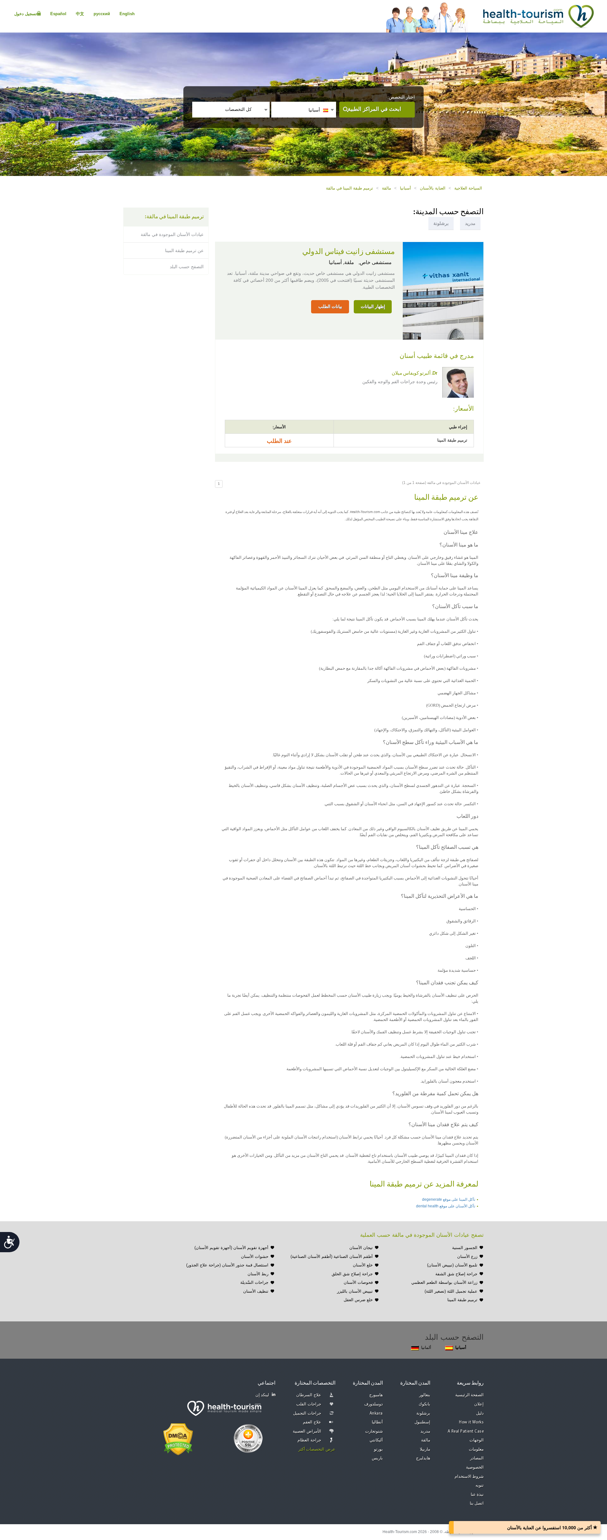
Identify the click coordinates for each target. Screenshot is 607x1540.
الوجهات (476, 1440)
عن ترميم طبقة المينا (184, 250)
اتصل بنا (477, 1503)
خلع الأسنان (363, 1265)
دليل (480, 1413)
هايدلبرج (423, 1458)
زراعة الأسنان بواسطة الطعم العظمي (444, 1282)
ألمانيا (426, 1347)
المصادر (477, 1458)
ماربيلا (425, 1449)
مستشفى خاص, (374, 262)
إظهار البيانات (373, 306)
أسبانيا (405, 188)
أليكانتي (376, 1440)
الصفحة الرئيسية (469, 1395)
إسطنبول (422, 1422)
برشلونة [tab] (441, 223)
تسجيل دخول (25, 13)
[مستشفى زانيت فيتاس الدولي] (443, 290)
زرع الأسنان (467, 1256)
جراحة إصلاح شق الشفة (456, 1273)
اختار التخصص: (401, 97)
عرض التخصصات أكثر (316, 1449)
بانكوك (424, 1404)
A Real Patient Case (466, 1431)
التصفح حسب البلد (187, 266)
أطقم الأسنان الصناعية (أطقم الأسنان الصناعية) (332, 1256)
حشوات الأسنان (254, 1256)
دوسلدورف (373, 1404)
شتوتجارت (374, 1431)
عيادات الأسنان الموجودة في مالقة (172, 234)
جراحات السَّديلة (254, 1282)
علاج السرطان (308, 1395)
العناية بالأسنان (432, 188)
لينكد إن (262, 1395)
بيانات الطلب (330, 306)
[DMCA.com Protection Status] (178, 1438)
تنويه (479, 1485)
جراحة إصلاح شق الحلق (352, 1273)
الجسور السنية (464, 1247)
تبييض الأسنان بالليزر (355, 1291)
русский (102, 13)
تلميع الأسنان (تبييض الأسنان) (452, 1265)
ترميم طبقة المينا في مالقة (349, 188)
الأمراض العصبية (307, 1431)
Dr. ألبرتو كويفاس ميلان (415, 373)
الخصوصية (475, 1467)
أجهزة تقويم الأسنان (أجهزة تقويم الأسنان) (231, 1247)
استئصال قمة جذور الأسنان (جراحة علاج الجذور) (227, 1265)
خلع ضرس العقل (358, 1299)
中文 (80, 13)
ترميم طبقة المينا (462, 1299)
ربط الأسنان (258, 1273)
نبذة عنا (477, 1495)
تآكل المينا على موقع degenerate (448, 1199)
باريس (377, 1458)
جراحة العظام (309, 1440)
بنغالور (424, 1395)
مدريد (425, 1431)
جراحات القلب (308, 1404)
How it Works (471, 1422)
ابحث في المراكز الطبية (374, 109)
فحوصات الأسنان (358, 1282)
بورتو (378, 1449)
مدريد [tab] (470, 223)
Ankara (376, 1413)
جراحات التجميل (307, 1413)
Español (58, 13)
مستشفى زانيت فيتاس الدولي (348, 252)
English (127, 13)
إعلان (479, 1404)
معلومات (476, 1449)
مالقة (386, 188)
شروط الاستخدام (469, 1477)
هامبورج (376, 1395)
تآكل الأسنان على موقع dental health (445, 1206)
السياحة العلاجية (468, 188)
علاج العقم (312, 1422)
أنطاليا (377, 1422)
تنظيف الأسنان (255, 1291)
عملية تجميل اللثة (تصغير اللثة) (451, 1291)
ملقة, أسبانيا (341, 262)
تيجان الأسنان (361, 1247)
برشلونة (423, 1413)
